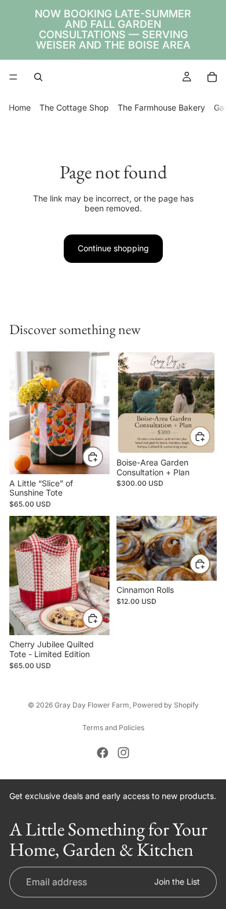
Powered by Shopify (166, 705)
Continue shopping (113, 248)
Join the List (177, 881)
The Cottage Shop (74, 107)
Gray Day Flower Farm (91, 705)
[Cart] (212, 77)
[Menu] (13, 77)
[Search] (38, 77)
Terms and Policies (113, 727)
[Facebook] (103, 753)
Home (20, 107)
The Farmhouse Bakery (161, 107)
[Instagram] (123, 753)
